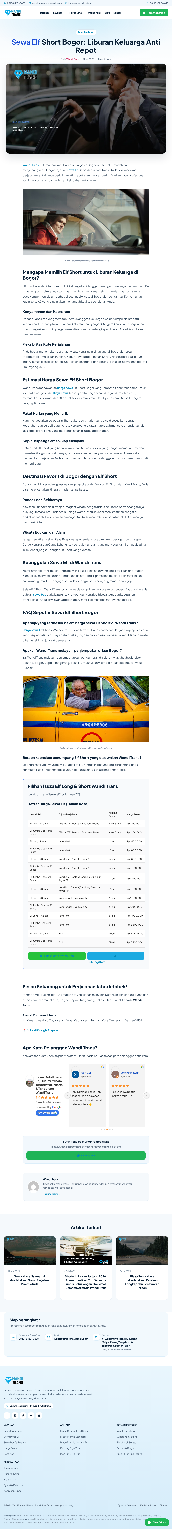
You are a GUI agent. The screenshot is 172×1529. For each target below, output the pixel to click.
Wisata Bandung (126, 1430)
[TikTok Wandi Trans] (23, 1415)
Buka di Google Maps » (42, 1030)
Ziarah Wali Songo (126, 1442)
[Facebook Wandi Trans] (7, 1415)
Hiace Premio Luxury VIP (73, 1442)
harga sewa (65, 388)
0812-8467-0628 (16, 3)
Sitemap (164, 1505)
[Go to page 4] (112, 1129)
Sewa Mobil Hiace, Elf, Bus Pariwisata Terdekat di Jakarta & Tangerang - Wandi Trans (49, 1084)
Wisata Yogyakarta (127, 1436)
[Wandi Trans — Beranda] (13, 13)
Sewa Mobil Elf (12, 1436)
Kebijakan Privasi (13, 1490)
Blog (107, 12)
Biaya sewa (61, 393)
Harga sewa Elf (33, 630)
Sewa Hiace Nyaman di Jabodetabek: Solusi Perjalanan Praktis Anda (29, 1280)
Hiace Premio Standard (73, 1436)
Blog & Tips (10, 1479)
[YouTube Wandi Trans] (31, 1415)
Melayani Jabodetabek (79, 3)
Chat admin (88, 1155)
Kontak (117, 12)
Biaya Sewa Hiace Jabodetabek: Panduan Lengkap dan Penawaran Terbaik (142, 1282)
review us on (46, 1112)
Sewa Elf (26, 41)
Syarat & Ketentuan (14, 1485)
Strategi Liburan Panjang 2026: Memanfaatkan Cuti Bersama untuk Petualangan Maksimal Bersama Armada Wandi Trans (86, 1282)
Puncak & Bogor (125, 1448)
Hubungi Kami (96, 962)
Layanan (57, 12)
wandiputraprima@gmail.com (47, 3)
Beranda (45, 12)
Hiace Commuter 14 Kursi (74, 1430)
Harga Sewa (76, 12)
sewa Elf (72, 170)
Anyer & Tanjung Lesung (129, 1453)
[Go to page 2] (107, 1129)
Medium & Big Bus (70, 1453)
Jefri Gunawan (130, 1072)
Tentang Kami (93, 12)
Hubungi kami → (51, 1193)
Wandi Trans (72, 58)
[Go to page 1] (104, 1129)
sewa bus (39, 594)
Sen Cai (86, 1072)
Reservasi (9, 1453)
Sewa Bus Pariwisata (15, 1442)
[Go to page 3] (110, 1129)
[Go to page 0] (101, 1129)
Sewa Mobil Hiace (13, 1430)
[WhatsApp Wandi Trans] (39, 1415)
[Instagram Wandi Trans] (15, 1415)
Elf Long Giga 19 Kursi (71, 1448)
